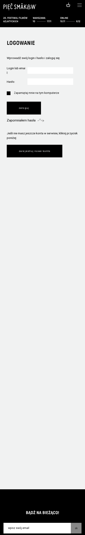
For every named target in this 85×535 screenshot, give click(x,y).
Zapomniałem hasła (21, 120)
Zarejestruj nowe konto (34, 151)
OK (76, 528)
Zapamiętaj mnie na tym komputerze (36, 92)
